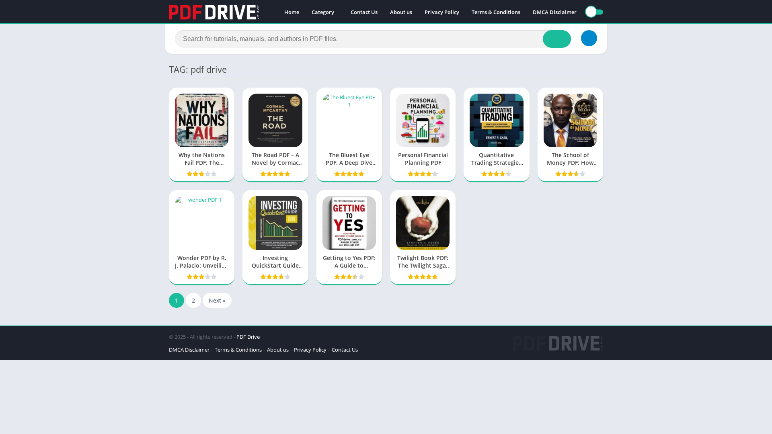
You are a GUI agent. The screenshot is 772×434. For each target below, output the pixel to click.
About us (401, 12)
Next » (217, 300)
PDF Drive (248, 336)
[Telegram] (589, 38)
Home (291, 12)
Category (323, 12)
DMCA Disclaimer (555, 12)
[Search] (557, 39)
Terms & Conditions (496, 12)
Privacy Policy (442, 12)
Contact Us (364, 12)
